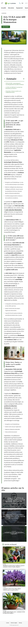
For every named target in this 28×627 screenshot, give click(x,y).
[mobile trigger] (2, 3)
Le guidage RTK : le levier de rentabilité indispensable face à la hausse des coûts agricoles (14, 499)
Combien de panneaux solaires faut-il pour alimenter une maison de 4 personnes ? (14, 516)
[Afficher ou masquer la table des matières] (20, 79)
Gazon (4, 564)
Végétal (4, 610)
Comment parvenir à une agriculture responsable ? (14, 533)
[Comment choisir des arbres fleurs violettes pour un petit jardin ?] (14, 578)
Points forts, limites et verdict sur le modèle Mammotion (13, 91)
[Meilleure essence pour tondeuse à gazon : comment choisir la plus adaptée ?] (14, 555)
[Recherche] (20, 3)
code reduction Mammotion (13, 210)
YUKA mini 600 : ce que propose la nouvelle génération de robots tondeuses (15, 84)
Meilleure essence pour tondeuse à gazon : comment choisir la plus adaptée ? (14, 566)
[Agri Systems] (10, 3)
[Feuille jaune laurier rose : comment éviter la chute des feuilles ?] (14, 601)
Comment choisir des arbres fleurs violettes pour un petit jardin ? (12, 589)
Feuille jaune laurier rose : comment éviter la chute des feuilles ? (14, 612)
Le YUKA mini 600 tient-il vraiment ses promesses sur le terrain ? (14, 88)
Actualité (14, 531)
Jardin (4, 587)
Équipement (6, 26)
